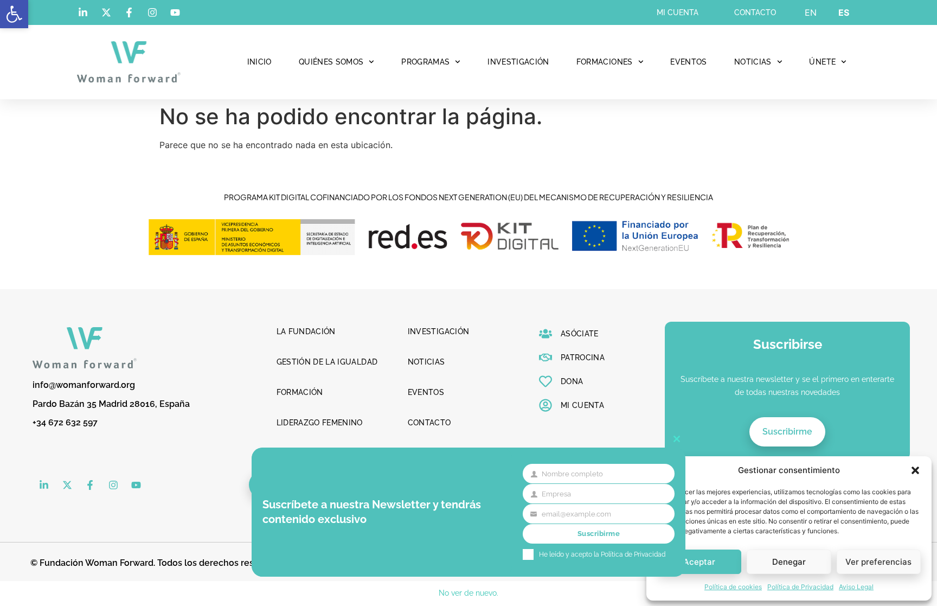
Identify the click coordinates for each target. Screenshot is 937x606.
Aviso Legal (856, 587)
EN (811, 12)
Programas (425, 62)
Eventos (688, 62)
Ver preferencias (878, 562)
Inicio (259, 62)
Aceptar (699, 562)
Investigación (518, 62)
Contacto (755, 12)
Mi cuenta (677, 12)
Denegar (789, 562)
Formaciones (604, 62)
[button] (14, 14)
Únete (822, 62)
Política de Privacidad (800, 587)
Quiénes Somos (331, 62)
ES (843, 12)
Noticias (753, 62)
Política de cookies (733, 587)
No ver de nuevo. (468, 593)
